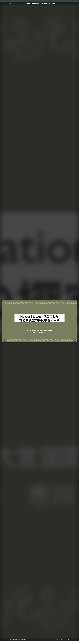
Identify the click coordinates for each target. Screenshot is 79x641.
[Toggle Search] (68, 3)
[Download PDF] (68, 639)
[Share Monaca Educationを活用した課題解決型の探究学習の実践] (63, 639)
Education (56, 639)
